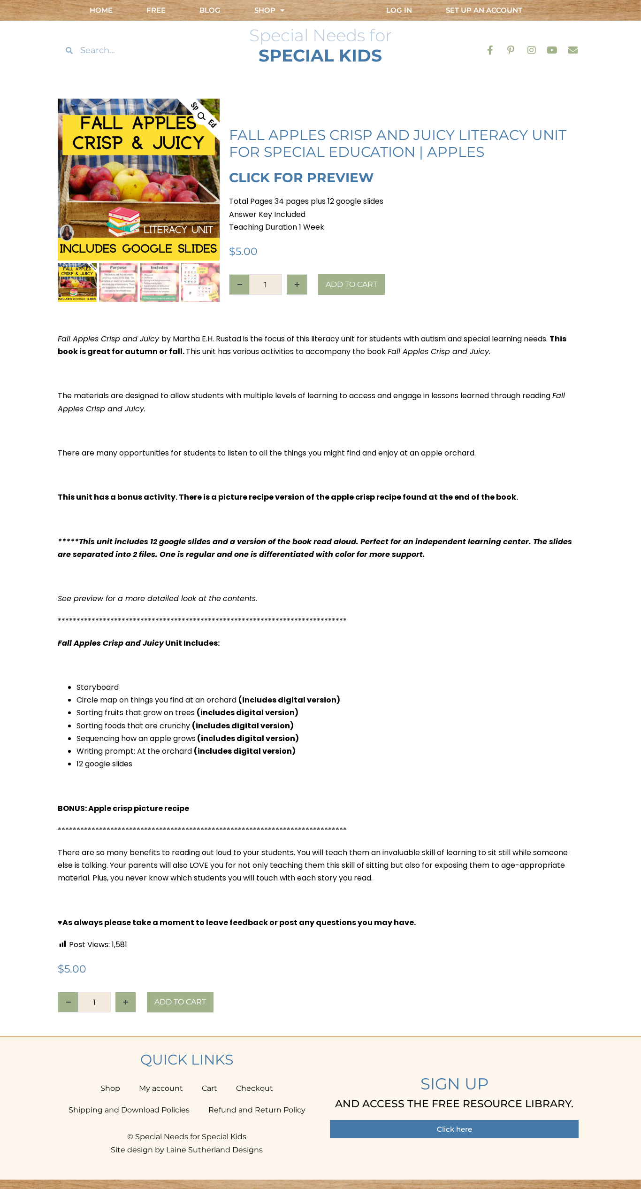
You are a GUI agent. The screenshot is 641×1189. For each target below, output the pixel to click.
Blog (210, 10)
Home (101, 10)
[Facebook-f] (490, 50)
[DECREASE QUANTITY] (239, 284)
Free (156, 10)
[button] (201, 116)
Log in (399, 10)
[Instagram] (531, 50)
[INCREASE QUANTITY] (297, 284)
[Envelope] (573, 50)
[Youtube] (552, 50)
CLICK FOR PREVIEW (301, 177)
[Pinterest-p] (511, 50)
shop (264, 10)
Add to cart (351, 284)
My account (161, 1088)
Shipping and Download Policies (129, 1109)
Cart (209, 1088)
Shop (110, 1088)
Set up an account (484, 10)
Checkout (254, 1088)
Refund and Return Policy (256, 1109)
